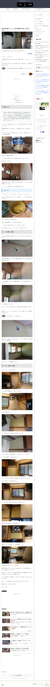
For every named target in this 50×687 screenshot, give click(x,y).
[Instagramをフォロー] (43, 132)
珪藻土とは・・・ (16, 98)
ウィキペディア (9, 120)
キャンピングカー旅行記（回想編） (42, 26)
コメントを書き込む (17, 675)
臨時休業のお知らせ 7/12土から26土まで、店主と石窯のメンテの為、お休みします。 (42, 47)
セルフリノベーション (40, 31)
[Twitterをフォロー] (41, 132)
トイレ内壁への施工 (16, 100)
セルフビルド (38, 29)
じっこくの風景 (39, 21)
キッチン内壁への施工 (17, 102)
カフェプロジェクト (40, 23)
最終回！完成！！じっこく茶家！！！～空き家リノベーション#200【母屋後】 (42, 56)
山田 (37, 82)
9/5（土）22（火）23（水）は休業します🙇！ (42, 42)
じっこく (42, 115)
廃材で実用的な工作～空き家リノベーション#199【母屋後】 (42, 60)
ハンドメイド (38, 33)
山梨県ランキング (39, 142)
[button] (48, 14)
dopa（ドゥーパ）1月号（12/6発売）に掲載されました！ (42, 51)
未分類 (37, 35)
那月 (37, 94)
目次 (16, 96)
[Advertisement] (17, 20)
